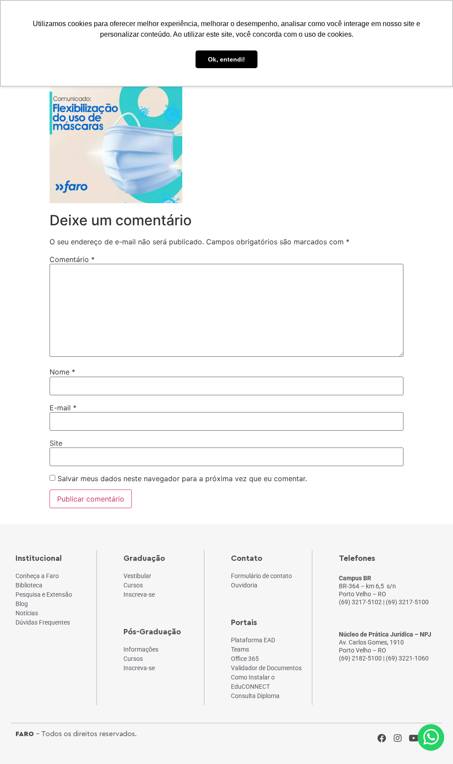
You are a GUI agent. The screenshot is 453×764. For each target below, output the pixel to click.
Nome (62, 371)
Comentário (72, 259)
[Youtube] (414, 738)
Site (56, 443)
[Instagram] (398, 738)
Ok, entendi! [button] (226, 59)
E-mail (63, 407)
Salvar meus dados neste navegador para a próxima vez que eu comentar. (182, 478)
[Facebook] (382, 738)
